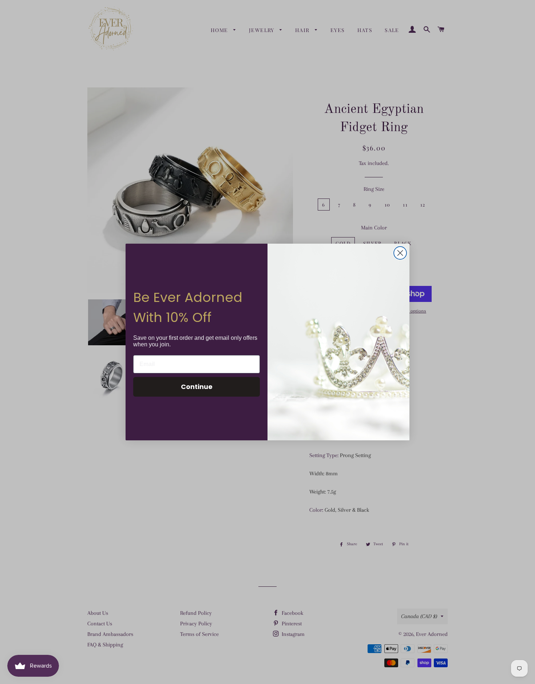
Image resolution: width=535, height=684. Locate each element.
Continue (197, 386)
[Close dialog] (400, 253)
